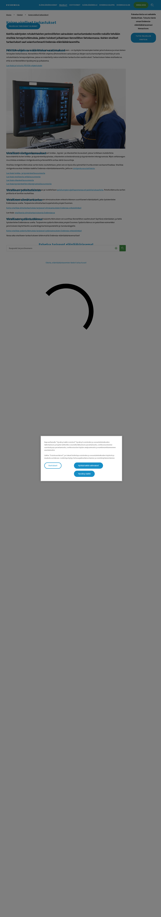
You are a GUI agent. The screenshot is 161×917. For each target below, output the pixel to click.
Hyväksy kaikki (84, 474)
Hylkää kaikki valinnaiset (88, 465)
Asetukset (52, 465)
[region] (81, 458)
